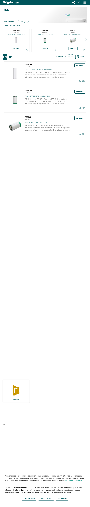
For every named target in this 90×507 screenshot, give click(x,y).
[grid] (11, 57)
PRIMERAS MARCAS (10, 21)
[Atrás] (2, 39)
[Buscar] (79, 2)
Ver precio (16, 48)
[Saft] (75, 15)
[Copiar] (79, 81)
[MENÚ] (85, 2)
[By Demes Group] (11, 2)
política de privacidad (73, 480)
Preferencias (62, 499)
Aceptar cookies (29, 499)
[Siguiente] (86, 39)
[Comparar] (27, 50)
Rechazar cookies (46, 499)
